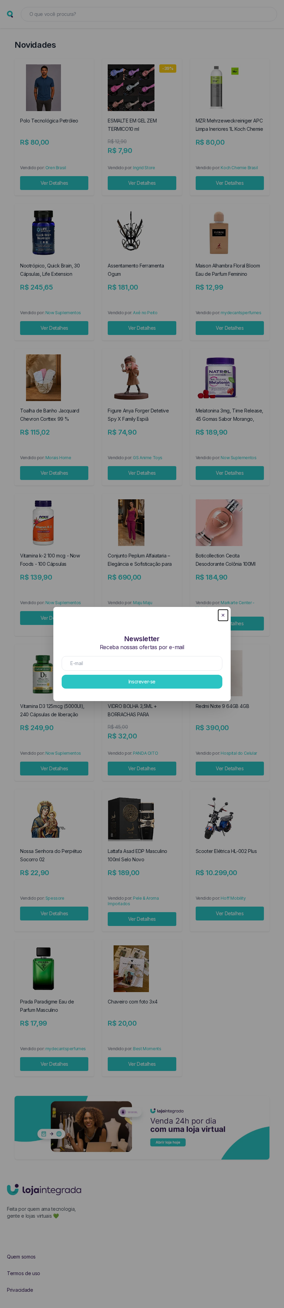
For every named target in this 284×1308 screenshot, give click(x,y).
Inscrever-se (142, 681)
